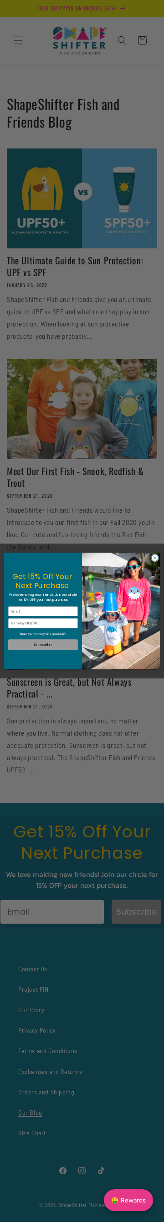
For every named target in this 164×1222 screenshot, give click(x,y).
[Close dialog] (154, 557)
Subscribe (43, 644)
